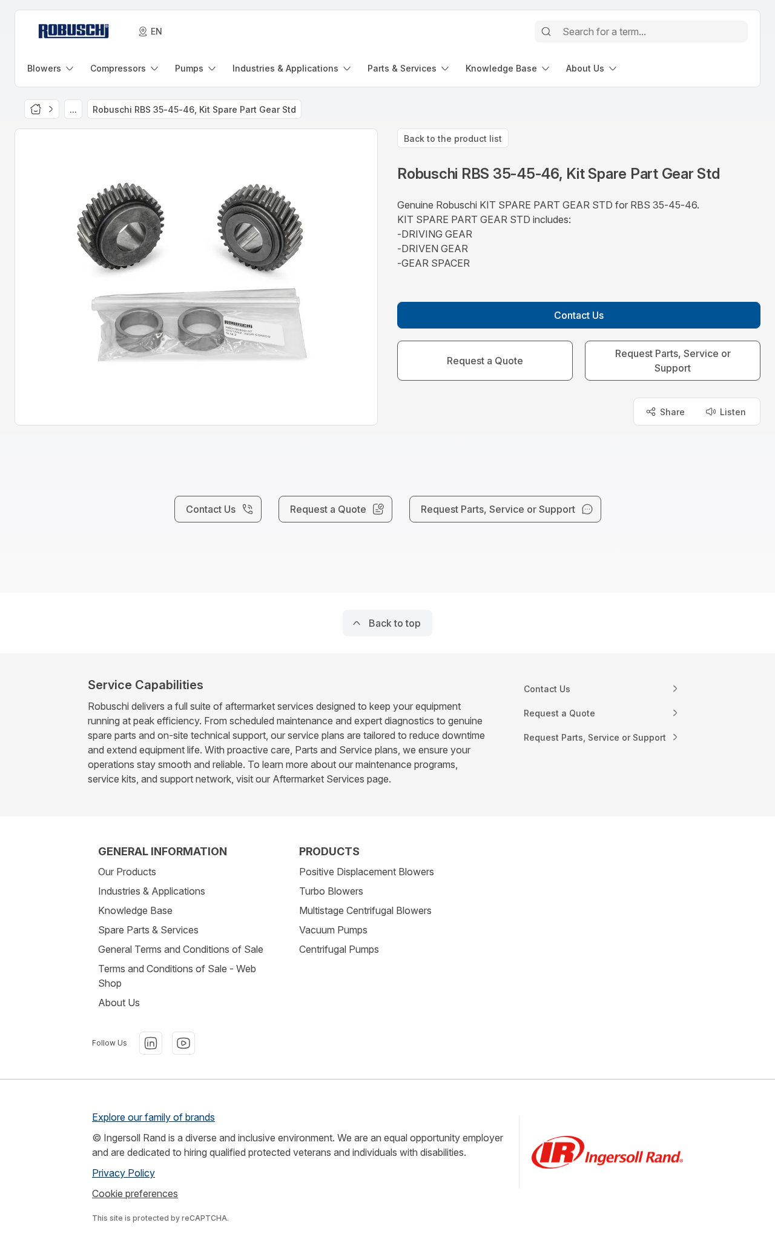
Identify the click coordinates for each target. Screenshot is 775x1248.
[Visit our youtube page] (183, 1043)
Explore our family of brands (153, 1117)
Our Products (127, 872)
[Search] (546, 31)
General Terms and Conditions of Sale (180, 949)
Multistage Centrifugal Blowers (365, 910)
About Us (119, 1002)
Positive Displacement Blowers (366, 872)
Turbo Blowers (331, 891)
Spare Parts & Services (148, 930)
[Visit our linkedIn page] (150, 1043)
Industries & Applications (151, 891)
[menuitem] (51, 68)
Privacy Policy (123, 1173)
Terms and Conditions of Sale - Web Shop (177, 976)
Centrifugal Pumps (339, 949)
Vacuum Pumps (333, 930)
